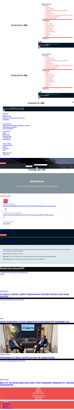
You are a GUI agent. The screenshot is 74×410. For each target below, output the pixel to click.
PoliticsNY (48, 35)
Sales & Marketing (50, 18)
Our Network (46, 20)
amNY (47, 22)
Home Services (49, 13)
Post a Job (3, 163)
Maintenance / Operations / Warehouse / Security (59, 15)
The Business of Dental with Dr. (27, 358)
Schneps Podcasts (5, 354)
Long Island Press (50, 31)
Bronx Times (48, 23)
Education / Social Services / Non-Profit (56, 10)
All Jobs (47, 7)
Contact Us (46, 38)
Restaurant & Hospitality (52, 17)
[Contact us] (38, 42)
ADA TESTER (6, 224)
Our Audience (10, 241)
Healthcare (48, 12)
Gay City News (49, 30)
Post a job (8, 230)
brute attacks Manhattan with (35, 322)
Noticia (47, 33)
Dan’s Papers (49, 28)
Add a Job (7, 403)
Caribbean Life (49, 27)
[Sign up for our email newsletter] (40, 42)
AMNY (1, 318)
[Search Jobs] (39, 47)
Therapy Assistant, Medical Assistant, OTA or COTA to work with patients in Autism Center (28, 215)
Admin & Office (49, 9)
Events (6, 406)
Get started (3, 235)
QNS (46, 36)
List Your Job (47, 4)
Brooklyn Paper (49, 25)
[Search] (41, 42)
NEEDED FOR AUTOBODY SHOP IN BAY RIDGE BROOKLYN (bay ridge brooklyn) (29, 206)
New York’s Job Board (10, 159)
